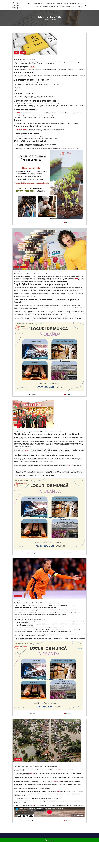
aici (83, 69)
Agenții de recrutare (22, 129)
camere (69, 465)
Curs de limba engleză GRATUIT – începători (71, 6)
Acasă (29, 3)
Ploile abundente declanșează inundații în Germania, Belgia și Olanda (35, 766)
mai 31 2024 (17, 57)
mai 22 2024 (17, 271)
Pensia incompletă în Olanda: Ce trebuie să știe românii (31, 274)
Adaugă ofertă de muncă (38, 3)
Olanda (23, 52)
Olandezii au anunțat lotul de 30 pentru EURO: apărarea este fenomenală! (36, 603)
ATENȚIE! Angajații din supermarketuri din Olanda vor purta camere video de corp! (39, 432)
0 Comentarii (68, 222)
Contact (80, 3)
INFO (16, 52)
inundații (59, 791)
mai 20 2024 (17, 600)
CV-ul (32, 66)
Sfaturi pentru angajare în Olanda (24, 59)
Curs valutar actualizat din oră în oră (51, 6)
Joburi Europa (32, 222)
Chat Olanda (38, 6)
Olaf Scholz (56, 781)
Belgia (16, 794)
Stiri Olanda (24, 267)
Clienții (26, 450)
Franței (33, 805)
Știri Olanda (59, 3)
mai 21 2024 (17, 429)
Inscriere (66, 3)
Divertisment (73, 3)
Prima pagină (46, 19)
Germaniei (31, 773)
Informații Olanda (50, 3)
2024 (52, 19)
